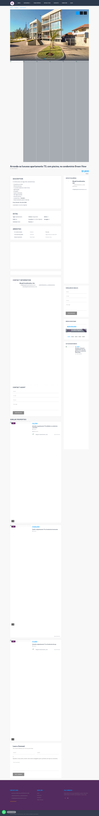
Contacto (56, 3)
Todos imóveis (37, 3)
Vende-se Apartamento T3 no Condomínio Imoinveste (45, 529)
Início (19, 3)
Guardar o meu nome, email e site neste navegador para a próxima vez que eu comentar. (35, 758)
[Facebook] (21, 289)
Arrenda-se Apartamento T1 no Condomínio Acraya (44, 644)
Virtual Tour (47, 3)
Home (11, 7)
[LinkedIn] (23, 289)
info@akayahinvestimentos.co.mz (28, 285)
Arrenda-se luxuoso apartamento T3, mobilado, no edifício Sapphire (76, 329)
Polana (34, 429)
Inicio (38, 793)
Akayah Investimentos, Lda (27, 283)
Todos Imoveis (40, 799)
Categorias (27, 3)
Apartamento (23, 7)
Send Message (18, 412)
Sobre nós (64, 3)
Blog (71, 3)
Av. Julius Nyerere (14, 168)
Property (16, 7)
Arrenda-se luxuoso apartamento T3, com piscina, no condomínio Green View (80, 350)
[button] (4, 812)
